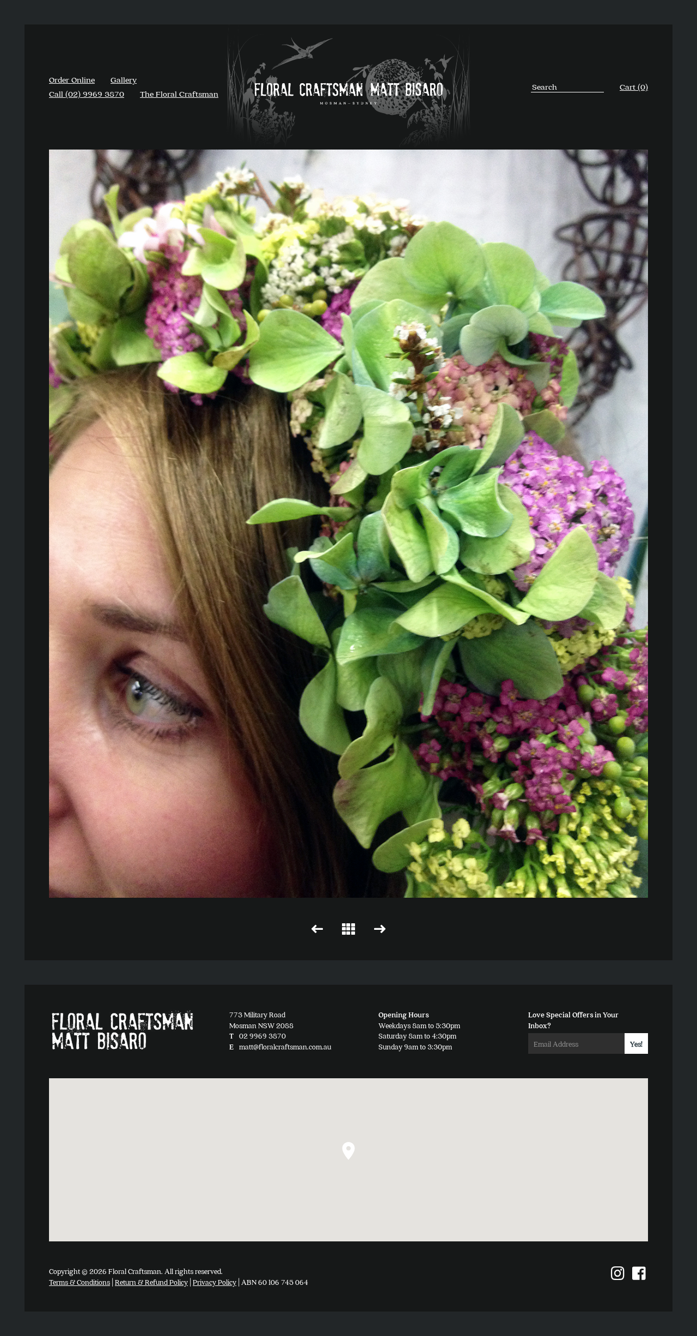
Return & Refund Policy (151, 1282)
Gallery (124, 79)
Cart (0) (634, 86)
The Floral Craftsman (179, 93)
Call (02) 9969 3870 (86, 93)
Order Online (72, 79)
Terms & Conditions (79, 1282)
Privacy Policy (214, 1282)
